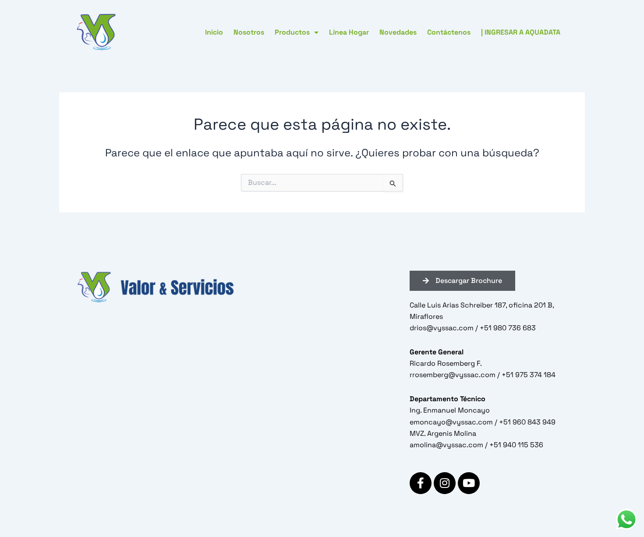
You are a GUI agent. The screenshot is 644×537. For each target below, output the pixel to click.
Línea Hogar (349, 32)
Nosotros (249, 32)
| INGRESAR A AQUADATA (520, 32)
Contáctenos (449, 32)
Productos (292, 32)
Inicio (214, 32)
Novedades (398, 32)
